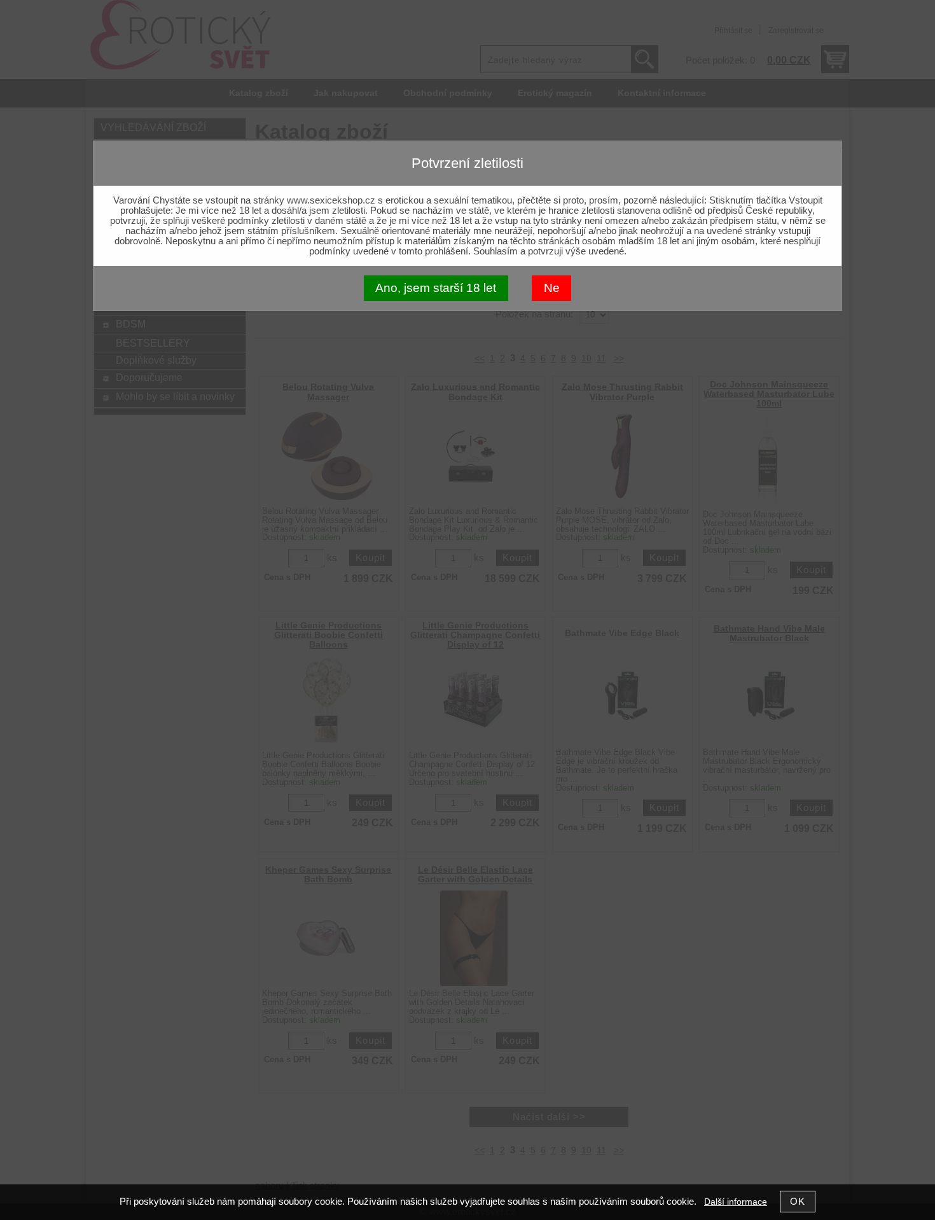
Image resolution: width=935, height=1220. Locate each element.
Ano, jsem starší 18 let (435, 288)
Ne (552, 288)
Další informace (735, 1202)
